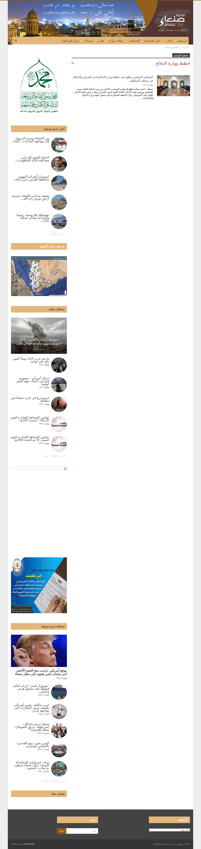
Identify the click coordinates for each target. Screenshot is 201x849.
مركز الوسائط (71, 40)
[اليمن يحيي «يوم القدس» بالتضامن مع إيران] (59, 750)
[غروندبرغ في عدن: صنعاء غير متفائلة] (59, 404)
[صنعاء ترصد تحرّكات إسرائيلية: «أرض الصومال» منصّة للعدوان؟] (59, 731)
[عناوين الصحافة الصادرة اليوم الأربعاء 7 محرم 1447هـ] (59, 424)
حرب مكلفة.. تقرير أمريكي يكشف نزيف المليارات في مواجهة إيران (31, 708)
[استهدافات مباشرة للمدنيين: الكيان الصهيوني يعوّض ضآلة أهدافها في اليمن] (39, 335)
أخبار (170, 40)
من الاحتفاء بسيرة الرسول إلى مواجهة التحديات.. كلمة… (30, 140)
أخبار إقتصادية (152, 40)
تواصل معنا (58, 793)
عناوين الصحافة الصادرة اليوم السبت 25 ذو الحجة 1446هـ (30, 439)
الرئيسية (182, 40)
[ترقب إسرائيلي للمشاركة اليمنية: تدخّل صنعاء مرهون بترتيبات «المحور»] (59, 769)
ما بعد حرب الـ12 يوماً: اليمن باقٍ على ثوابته (31, 360)
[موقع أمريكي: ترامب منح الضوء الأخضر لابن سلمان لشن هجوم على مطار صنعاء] (39, 651)
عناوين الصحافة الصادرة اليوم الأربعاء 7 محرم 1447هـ (30, 419)
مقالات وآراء (116, 40)
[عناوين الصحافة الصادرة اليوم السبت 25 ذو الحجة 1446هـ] (59, 444)
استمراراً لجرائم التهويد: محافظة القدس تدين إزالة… (31, 178)
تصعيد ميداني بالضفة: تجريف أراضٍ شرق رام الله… (30, 197)
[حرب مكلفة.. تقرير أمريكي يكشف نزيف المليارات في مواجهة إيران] (59, 711)
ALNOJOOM (28, 844)
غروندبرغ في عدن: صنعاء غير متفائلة (30, 399)
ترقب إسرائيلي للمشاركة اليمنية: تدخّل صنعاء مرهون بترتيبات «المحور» (31, 765)
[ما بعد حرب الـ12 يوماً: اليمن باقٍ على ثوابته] (59, 365)
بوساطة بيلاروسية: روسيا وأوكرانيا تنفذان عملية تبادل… (32, 218)
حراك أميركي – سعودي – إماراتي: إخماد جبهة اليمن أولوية (32, 381)
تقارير (100, 40)
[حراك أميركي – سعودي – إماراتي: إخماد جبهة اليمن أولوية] (59, 385)
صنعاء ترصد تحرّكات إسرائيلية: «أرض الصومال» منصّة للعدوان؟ (31, 727)
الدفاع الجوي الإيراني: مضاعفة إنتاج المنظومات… (32, 159)
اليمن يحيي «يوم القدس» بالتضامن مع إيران (33, 745)
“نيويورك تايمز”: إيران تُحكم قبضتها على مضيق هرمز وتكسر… (31, 688)
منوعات (88, 40)
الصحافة (135, 40)
